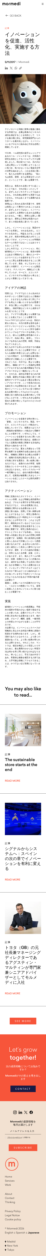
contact (23, 1088)
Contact (9, 1198)
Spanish (20, 1233)
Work (8, 1185)
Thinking (10, 1202)
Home (8, 1177)
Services (10, 1181)
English (9, 1233)
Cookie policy (13, 1219)
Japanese (33, 1233)
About (8, 1194)
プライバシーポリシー (14, 1137)
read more (12, 781)
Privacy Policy (13, 1211)
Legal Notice (12, 1215)
